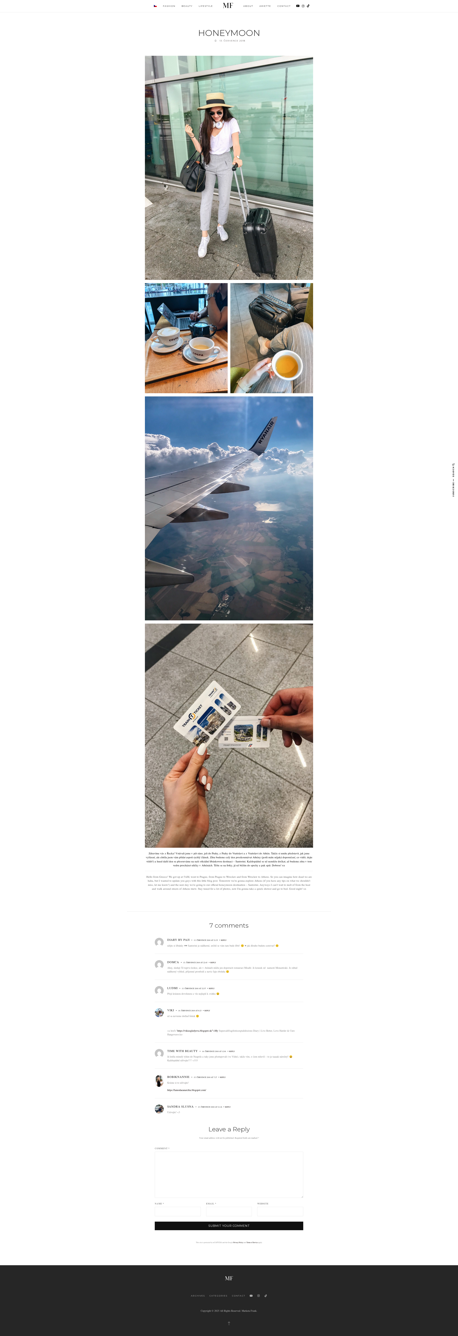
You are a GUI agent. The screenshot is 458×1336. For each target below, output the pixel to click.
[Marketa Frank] (229, 1278)
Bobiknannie (178, 1077)
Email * (211, 1203)
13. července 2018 (232, 40)
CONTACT (238, 1295)
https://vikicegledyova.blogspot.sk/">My (197, 1030)
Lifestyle (206, 6)
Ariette (265, 6)
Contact (284, 6)
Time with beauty (182, 1051)
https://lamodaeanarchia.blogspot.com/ (186, 1090)
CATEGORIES (218, 1295)
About (248, 6)
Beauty (187, 6)
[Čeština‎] (155, 6)
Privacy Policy (238, 1242)
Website (263, 1203)
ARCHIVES (198, 1295)
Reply (224, 940)
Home (228, 5)
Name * (159, 1203)
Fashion (169, 6)
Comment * (162, 1148)
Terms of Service (252, 1242)
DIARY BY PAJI (178, 940)
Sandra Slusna (180, 1106)
